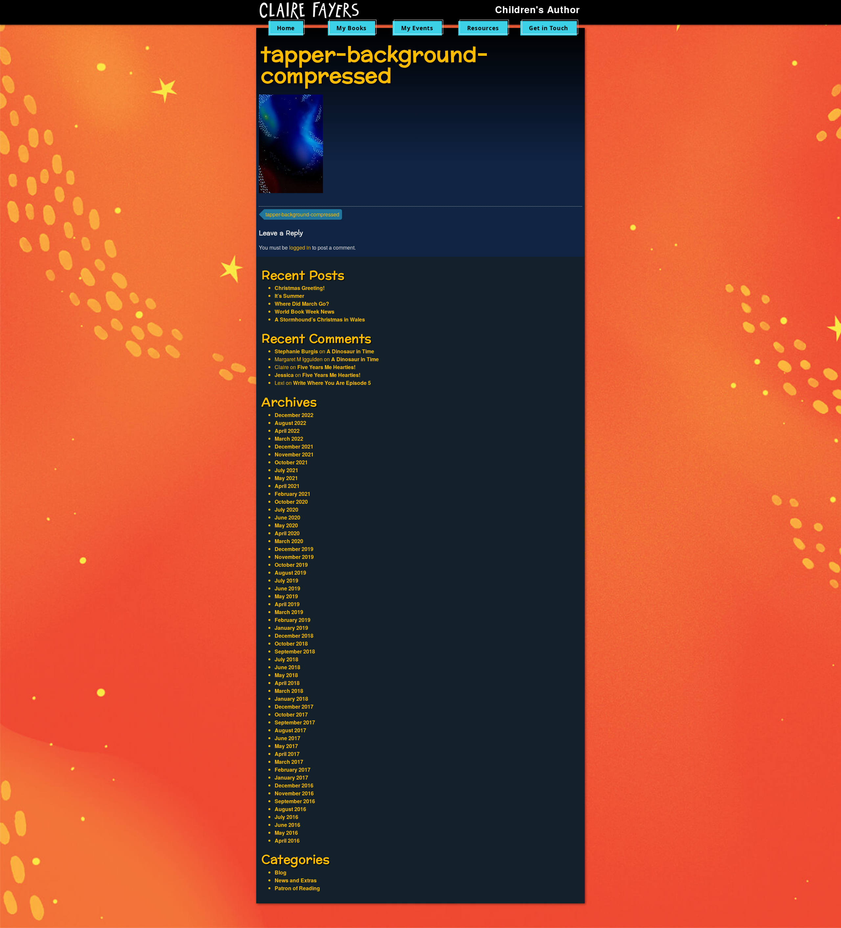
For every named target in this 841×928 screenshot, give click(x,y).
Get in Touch (548, 28)
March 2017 (289, 761)
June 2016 (287, 825)
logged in (300, 247)
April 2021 (287, 486)
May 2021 (286, 478)
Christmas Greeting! (300, 288)
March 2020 (289, 541)
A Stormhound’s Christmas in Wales (320, 319)
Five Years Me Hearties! (326, 367)
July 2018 (286, 659)
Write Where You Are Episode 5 (332, 383)
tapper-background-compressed (302, 214)
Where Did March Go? (302, 303)
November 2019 (294, 557)
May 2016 (286, 832)
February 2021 (292, 493)
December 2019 (294, 549)
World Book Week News (304, 311)
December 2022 (294, 415)
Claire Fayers (314, 10)
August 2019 (290, 572)
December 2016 (294, 785)
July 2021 (286, 470)
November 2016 (294, 793)
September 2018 (295, 651)
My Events (417, 28)
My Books (351, 28)
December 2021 (294, 446)
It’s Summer (289, 295)
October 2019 (291, 564)
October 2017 (291, 714)
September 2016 (295, 801)
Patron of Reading (297, 888)
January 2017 (291, 777)
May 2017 (286, 746)
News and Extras (296, 880)
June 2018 (287, 667)
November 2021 (294, 454)
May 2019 (286, 596)
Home (286, 28)
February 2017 (292, 769)
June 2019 (287, 588)
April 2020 (287, 533)
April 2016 (287, 840)
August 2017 (290, 730)
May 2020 (286, 525)
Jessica (284, 375)
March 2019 (289, 612)
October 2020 (291, 501)
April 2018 (287, 683)
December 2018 (294, 635)
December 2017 (294, 706)
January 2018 (291, 698)
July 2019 (286, 580)
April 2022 (287, 430)
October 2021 (291, 462)
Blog (280, 872)
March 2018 (289, 691)
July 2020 (286, 509)
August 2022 (290, 423)
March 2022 (289, 438)
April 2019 (287, 604)
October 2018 (291, 643)
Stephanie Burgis (296, 351)
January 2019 (291, 627)
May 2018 (286, 675)
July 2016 (286, 817)
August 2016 (290, 809)
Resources (483, 28)
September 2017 (295, 722)
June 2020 (287, 517)
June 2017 (287, 738)
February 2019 (292, 620)
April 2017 (287, 754)
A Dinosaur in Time (350, 351)
